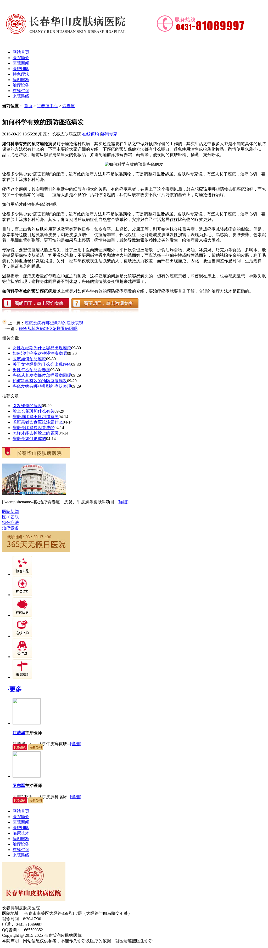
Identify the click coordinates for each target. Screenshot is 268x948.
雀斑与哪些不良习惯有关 (36, 416)
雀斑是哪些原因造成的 (33, 427)
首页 (28, 106)
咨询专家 (109, 134)
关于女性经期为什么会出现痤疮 (42, 364)
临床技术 (21, 833)
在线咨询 (21, 90)
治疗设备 (21, 85)
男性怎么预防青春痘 (31, 370)
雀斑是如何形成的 (29, 438)
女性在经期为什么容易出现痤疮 (42, 348)
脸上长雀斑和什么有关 (33, 411)
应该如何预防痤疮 (29, 359)
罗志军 (19, 785)
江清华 (19, 732)
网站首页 (21, 52)
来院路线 (21, 96)
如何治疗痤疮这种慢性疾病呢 (40, 353)
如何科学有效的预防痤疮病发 (40, 381)
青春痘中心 (47, 106)
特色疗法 (21, 74)
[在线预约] (22, 636)
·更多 (14, 689)
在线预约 (90, 134)
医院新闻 (21, 63)
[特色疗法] (22, 574)
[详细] (123, 502)
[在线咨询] (22, 615)
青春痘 (68, 106)
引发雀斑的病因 (27, 405)
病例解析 (21, 79)
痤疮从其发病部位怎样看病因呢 (48, 328)
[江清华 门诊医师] (27, 723)
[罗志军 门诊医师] (27, 776)
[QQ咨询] (22, 656)
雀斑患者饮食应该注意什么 (38, 422)
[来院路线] (22, 677)
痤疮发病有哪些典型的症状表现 (54, 323)
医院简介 (21, 57)
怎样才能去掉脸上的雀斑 (36, 433)
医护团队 (21, 68)
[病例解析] (22, 594)
